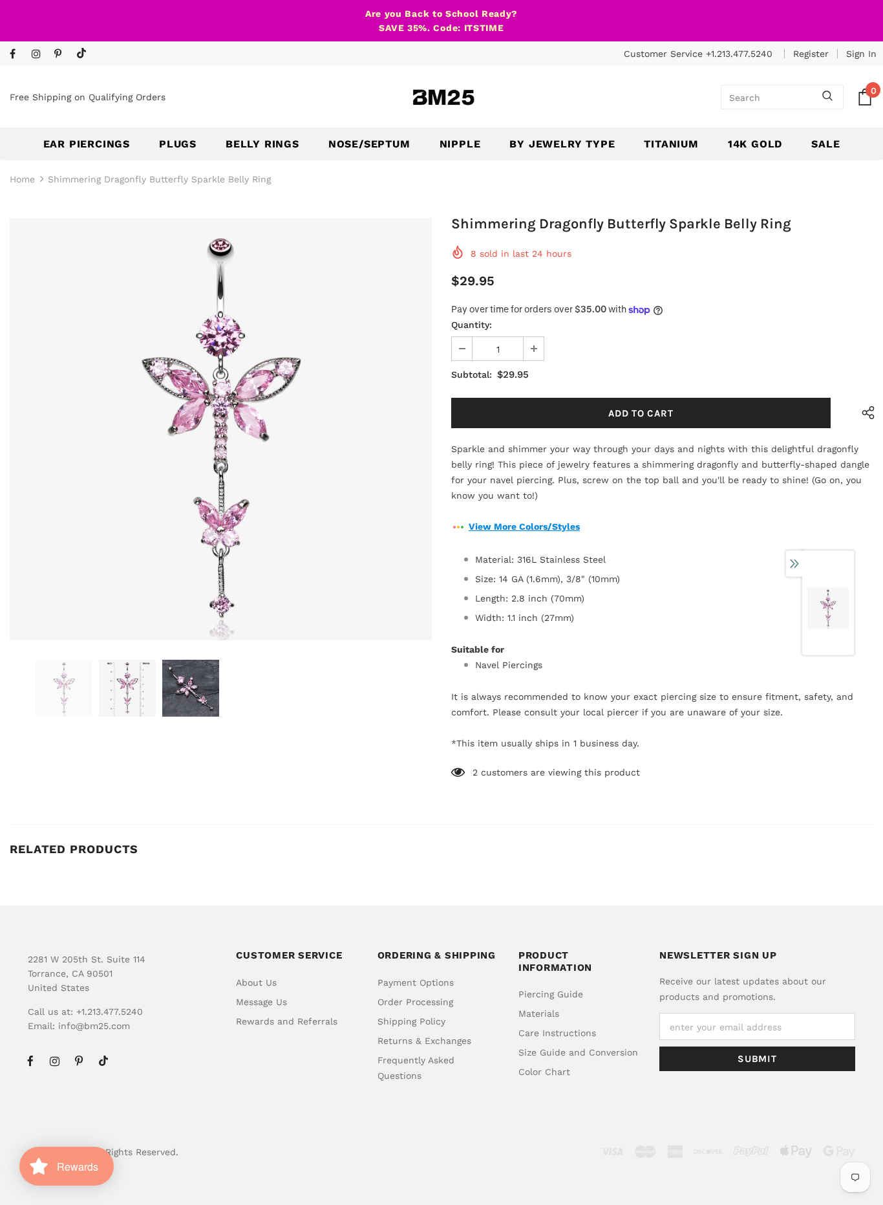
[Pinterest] (62, 55)
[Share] (865, 413)
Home (22, 179)
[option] (221, 429)
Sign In (861, 54)
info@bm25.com (94, 1026)
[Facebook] (18, 55)
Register (811, 54)
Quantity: (471, 325)
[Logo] (443, 97)
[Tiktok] (84, 54)
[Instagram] (40, 55)
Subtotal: (471, 374)
